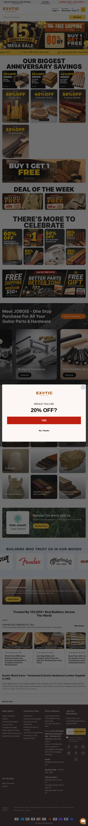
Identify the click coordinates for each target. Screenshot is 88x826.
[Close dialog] (83, 387)
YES (44, 420)
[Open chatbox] (83, 821)
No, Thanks (44, 431)
